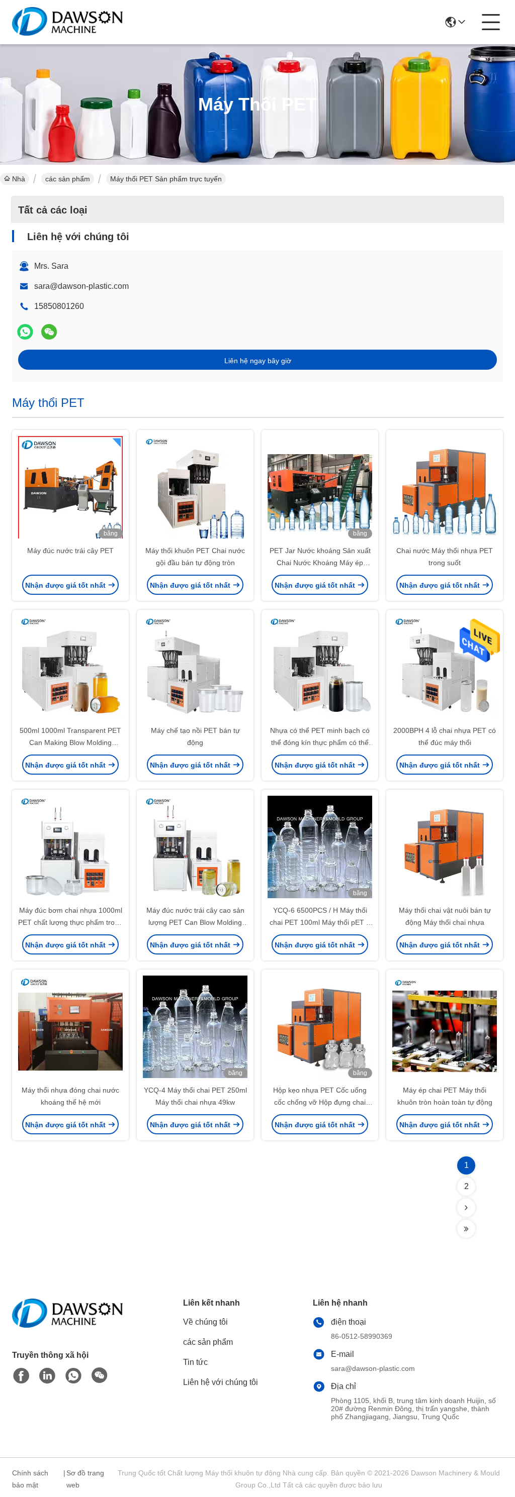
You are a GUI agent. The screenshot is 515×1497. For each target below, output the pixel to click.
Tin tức (195, 1362)
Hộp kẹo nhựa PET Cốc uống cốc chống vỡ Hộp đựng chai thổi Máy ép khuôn (320, 1102)
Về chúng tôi (205, 1322)
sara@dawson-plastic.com (81, 286)
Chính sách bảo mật (30, 1479)
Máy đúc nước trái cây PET (70, 551)
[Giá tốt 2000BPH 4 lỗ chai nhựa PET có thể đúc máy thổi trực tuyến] (444, 668)
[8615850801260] (73, 1376)
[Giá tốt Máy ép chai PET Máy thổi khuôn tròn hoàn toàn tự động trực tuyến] (444, 1028)
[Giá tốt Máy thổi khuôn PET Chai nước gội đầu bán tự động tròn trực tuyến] (195, 488)
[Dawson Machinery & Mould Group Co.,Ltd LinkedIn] (47, 1376)
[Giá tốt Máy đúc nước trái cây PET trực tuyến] (70, 488)
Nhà (18, 179)
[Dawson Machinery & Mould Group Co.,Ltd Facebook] (21, 1376)
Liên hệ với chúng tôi (220, 1382)
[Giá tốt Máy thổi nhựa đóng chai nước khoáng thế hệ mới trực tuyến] (70, 1028)
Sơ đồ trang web (85, 1479)
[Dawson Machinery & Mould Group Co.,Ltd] (67, 22)
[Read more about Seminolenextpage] (466, 1208)
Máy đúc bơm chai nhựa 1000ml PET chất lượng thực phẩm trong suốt (70, 922)
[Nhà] (67, 1325)
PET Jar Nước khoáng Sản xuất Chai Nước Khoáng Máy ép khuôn (320, 563)
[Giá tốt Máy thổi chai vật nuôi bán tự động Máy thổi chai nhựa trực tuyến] (444, 848)
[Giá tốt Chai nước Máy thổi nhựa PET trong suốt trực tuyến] (444, 488)
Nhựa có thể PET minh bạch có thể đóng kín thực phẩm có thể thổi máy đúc (320, 742)
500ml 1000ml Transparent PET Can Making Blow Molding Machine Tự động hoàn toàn (70, 742)
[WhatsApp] (25, 332)
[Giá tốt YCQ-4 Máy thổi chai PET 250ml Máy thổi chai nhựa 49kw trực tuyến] (195, 1028)
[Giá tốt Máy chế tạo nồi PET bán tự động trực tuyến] (195, 668)
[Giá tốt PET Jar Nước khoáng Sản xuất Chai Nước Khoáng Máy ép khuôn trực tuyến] (320, 488)
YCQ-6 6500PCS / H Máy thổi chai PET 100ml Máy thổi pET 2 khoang (320, 922)
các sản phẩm (67, 179)
